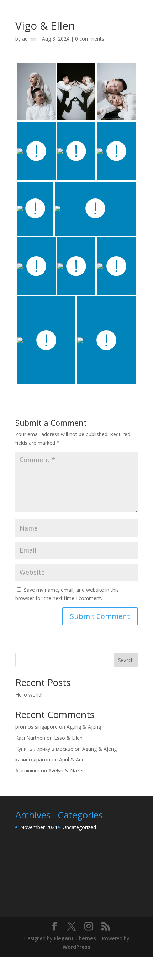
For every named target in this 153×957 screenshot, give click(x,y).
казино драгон (32, 759)
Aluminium (27, 770)
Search (126, 660)
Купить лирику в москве (44, 748)
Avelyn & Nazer (66, 770)
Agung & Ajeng (84, 726)
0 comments (89, 38)
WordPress (76, 946)
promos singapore (36, 726)
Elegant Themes (75, 938)
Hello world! (28, 694)
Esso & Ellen (68, 737)
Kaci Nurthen (30, 737)
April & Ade (72, 759)
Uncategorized (79, 827)
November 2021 (39, 827)
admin (29, 38)
